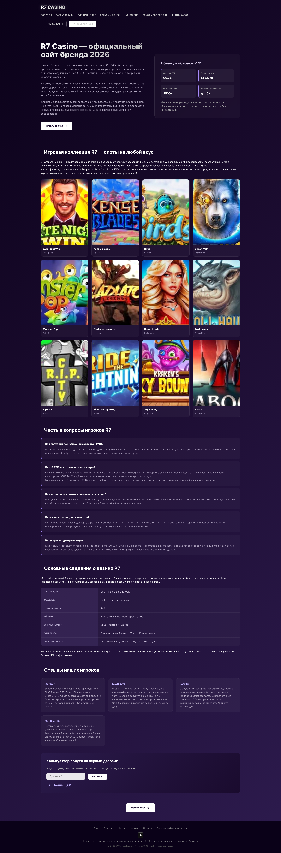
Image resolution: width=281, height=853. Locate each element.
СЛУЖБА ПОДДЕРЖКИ (155, 15)
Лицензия (109, 828)
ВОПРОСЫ (46, 15)
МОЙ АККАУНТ (56, 24)
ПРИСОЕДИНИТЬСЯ (82, 24)
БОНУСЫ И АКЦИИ (110, 15)
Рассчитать (97, 776)
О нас (96, 828)
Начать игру (138, 807)
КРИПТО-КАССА (179, 15)
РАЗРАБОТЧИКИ (64, 15)
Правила (147, 828)
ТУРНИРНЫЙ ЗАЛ (87, 15)
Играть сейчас (54, 125)
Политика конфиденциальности (172, 828)
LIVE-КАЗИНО (131, 15)
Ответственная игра (128, 828)
